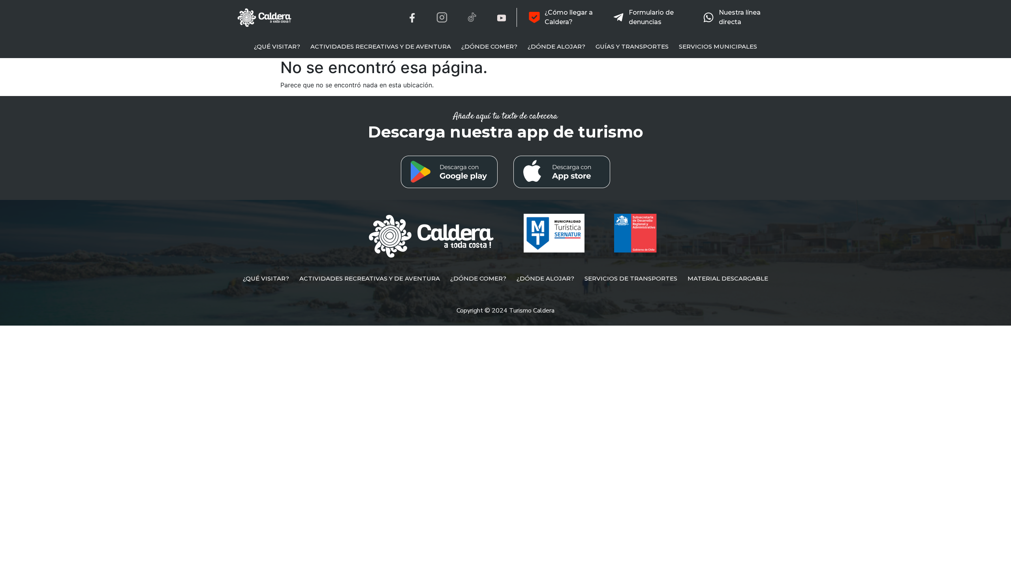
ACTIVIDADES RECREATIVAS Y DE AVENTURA (380, 46)
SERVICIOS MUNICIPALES (718, 46)
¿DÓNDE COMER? (489, 46)
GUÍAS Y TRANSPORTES (632, 46)
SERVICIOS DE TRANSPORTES (630, 278)
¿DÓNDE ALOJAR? (556, 46)
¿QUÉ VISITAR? (277, 46)
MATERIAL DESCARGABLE (728, 278)
